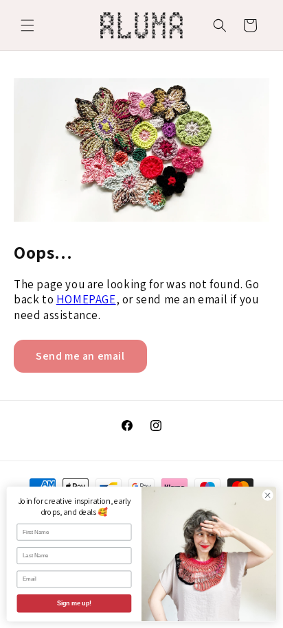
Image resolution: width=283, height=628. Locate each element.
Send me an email (80, 356)
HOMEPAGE (86, 299)
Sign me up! (74, 603)
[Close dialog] (267, 495)
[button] (27, 25)
